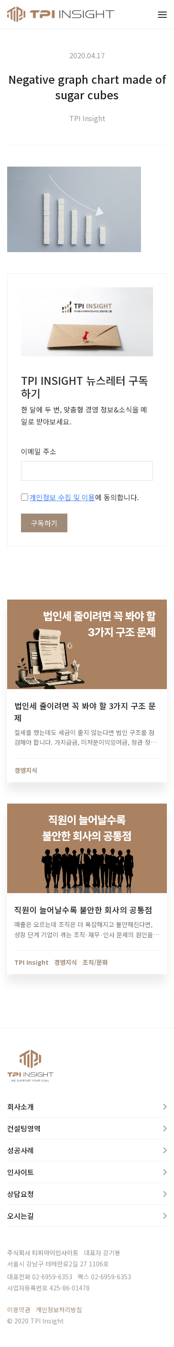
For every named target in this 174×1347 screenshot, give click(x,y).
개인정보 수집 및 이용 (62, 497)
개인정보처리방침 (59, 1309)
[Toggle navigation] (162, 14)
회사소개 (20, 1106)
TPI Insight (87, 118)
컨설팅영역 (24, 1128)
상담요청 (20, 1193)
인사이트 (20, 1172)
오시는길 (20, 1215)
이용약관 (18, 1309)
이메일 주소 (38, 451)
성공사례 (20, 1150)
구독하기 (44, 523)
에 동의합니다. (84, 497)
